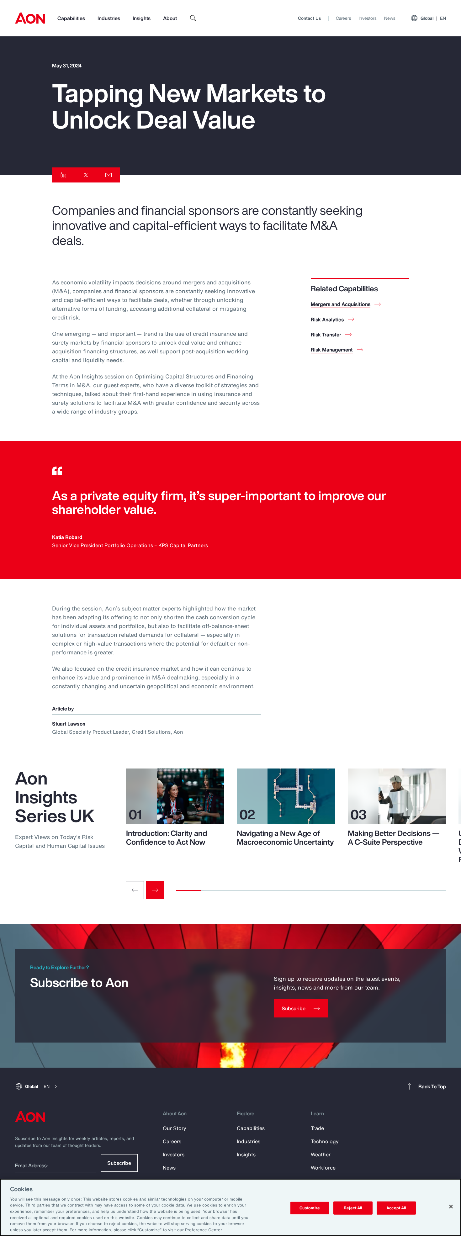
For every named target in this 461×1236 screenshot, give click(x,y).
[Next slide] (155, 890)
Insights (142, 18)
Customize (309, 1208)
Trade (317, 1128)
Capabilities (71, 18)
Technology (325, 1141)
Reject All (353, 1208)
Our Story (174, 1128)
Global (433, 18)
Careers (343, 18)
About (170, 18)
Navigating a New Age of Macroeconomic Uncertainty (285, 837)
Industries (109, 18)
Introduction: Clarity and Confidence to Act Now (166, 837)
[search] (193, 18)
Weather (321, 1154)
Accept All (396, 1208)
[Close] (451, 1206)
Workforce (323, 1167)
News (389, 18)
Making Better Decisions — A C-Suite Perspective (393, 837)
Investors (368, 18)
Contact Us (309, 18)
